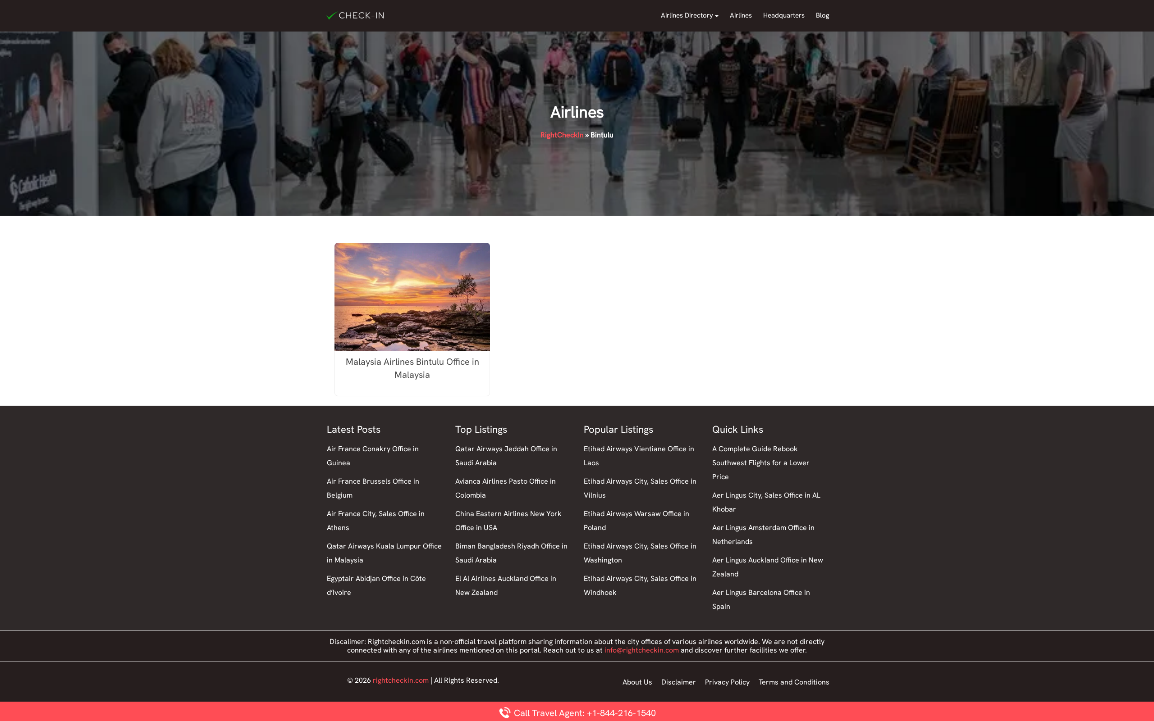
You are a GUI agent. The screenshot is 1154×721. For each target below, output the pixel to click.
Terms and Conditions (794, 682)
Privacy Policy (727, 682)
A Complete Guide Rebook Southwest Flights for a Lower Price (761, 462)
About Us (637, 682)
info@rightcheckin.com (641, 650)
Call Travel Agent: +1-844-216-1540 (584, 713)
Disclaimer (678, 682)
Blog (822, 15)
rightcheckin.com (401, 680)
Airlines (741, 15)
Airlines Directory (687, 15)
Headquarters (784, 15)
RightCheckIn (562, 135)
